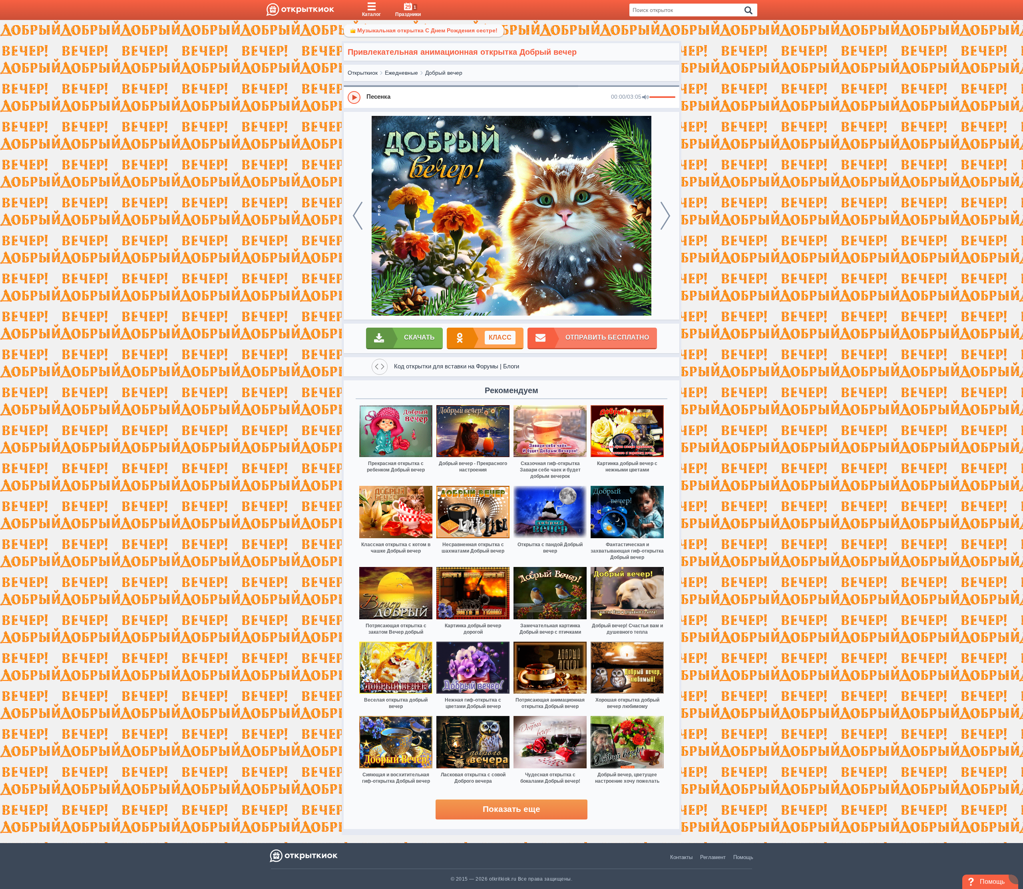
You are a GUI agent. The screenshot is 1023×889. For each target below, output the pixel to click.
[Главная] (300, 10)
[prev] (358, 216)
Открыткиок (363, 73)
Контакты (681, 857)
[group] (511, 97)
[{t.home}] (304, 855)
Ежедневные (401, 73)
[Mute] (645, 97)
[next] (665, 216)
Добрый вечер (443, 73)
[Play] (354, 97)
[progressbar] (662, 97)
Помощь (743, 857)
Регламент (713, 857)
